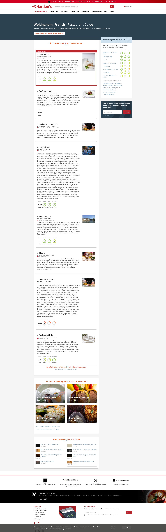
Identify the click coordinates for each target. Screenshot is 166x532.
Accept (126, 527)
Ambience (54, 76)
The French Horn (45, 91)
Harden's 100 (75, 11)
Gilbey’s (42, 253)
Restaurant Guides (40, 11)
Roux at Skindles (45, 216)
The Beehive (106, 72)
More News (66, 441)
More (111, 11)
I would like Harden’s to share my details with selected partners (102, 515)
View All (66, 45)
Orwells (105, 60)
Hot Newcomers (97, 11)
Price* (39, 76)
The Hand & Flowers (47, 279)
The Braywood (107, 56)
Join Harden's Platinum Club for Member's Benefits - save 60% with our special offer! (83, 1)
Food (44, 76)
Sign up (126, 112)
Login (127, 6)
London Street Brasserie (48, 124)
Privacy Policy (107, 115)
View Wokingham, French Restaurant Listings (49, 33)
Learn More (43, 499)
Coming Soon (85, 11)
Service (49, 76)
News (105, 11)
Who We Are (64, 11)
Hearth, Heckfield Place (109, 63)
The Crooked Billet (46, 335)
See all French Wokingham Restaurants (66, 369)
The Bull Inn (106, 66)
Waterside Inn (44, 147)
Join (131, 6)
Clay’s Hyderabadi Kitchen (110, 69)
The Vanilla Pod (45, 54)
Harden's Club (54, 11)
